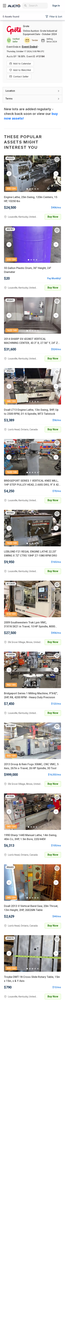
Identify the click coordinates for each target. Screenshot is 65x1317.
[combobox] (37, 5)
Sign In (56, 5)
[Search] (26, 5)
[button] (32, 91)
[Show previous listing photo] (9, 173)
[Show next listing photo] (56, 173)
